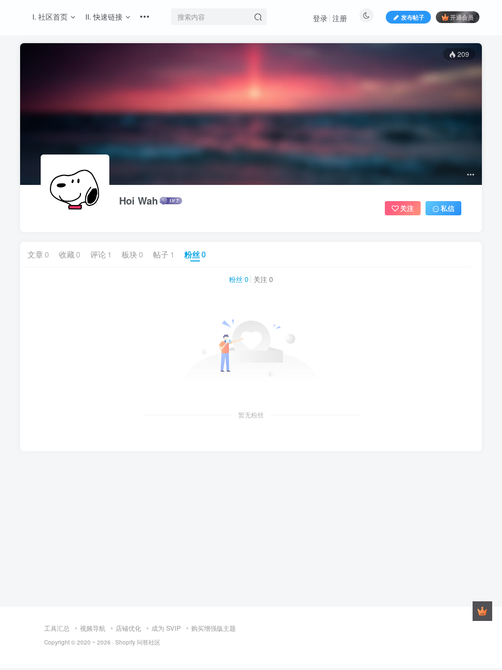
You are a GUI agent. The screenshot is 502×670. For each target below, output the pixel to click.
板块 (132, 254)
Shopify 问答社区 (137, 642)
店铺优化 (128, 628)
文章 (38, 254)
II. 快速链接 (104, 16)
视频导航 (92, 628)
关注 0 (263, 279)
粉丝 (195, 254)
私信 (447, 208)
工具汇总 (57, 628)
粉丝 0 (239, 279)
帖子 (164, 254)
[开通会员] (482, 611)
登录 (320, 18)
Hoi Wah (138, 200)
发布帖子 (413, 17)
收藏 (69, 254)
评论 (101, 254)
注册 (339, 18)
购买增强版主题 (213, 628)
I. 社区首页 (50, 16)
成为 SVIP (166, 628)
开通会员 (462, 17)
